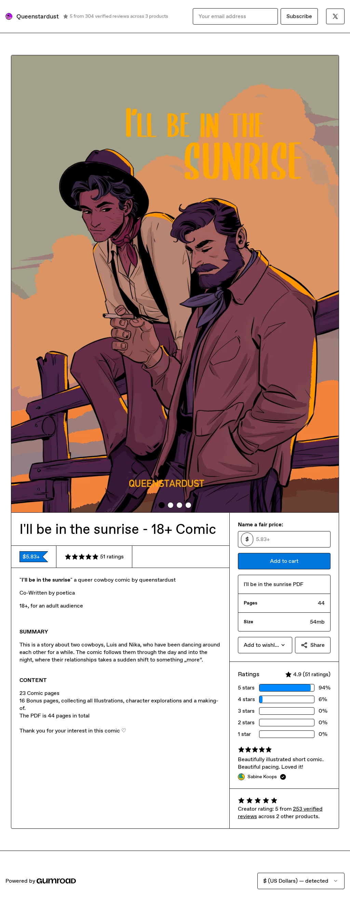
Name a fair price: (260, 524)
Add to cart (284, 561)
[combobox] (265, 645)
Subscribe (299, 16)
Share (317, 645)
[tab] (162, 505)
